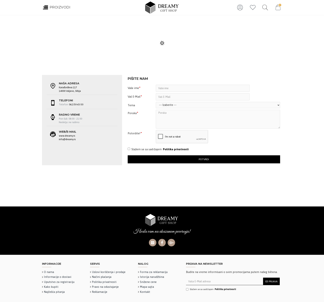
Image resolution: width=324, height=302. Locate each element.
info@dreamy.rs (67, 139)
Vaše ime (133, 88)
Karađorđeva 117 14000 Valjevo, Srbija (70, 89)
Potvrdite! (134, 133)
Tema (131, 105)
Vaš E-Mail (134, 96)
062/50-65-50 (76, 104)
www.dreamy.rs (67, 135)
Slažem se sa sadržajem (160, 149)
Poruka (132, 113)
